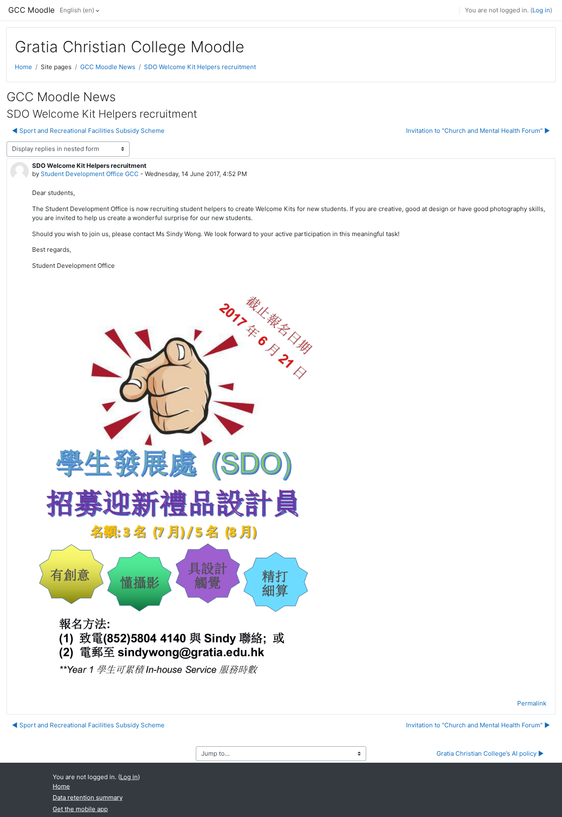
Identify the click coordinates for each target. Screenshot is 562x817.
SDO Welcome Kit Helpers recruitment (200, 67)
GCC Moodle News (107, 67)
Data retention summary (88, 797)
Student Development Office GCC (90, 174)
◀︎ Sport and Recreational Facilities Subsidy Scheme (88, 131)
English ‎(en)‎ (77, 10)
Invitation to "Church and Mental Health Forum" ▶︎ (478, 131)
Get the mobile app (80, 809)
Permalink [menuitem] (531, 703)
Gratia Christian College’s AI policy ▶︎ (490, 753)
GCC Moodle (31, 10)
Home (23, 67)
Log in (541, 10)
